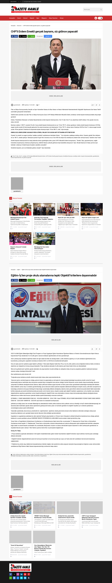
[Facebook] (10, 574)
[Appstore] (17, 577)
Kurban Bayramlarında (16, 157)
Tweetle (24, 36)
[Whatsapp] (10, 577)
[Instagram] (17, 574)
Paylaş (16, 36)
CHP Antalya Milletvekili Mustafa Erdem (36, 156)
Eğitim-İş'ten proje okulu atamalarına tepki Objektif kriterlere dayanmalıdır (67, 454)
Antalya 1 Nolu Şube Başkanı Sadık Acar (39, 454)
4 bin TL (21, 156)
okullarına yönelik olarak (27, 455)
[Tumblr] (28, 577)
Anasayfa (13, 25)
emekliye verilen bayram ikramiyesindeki (82, 156)
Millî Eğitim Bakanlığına (16, 455)
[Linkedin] (21, 574)
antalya (24, 156)
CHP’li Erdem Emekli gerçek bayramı (54, 156)
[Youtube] (25, 574)
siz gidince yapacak (26, 157)
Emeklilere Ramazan (68, 156)
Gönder (32, 36)
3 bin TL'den (15, 156)
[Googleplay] (21, 577)
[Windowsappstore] (25, 577)
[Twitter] (14, 574)
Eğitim (18, 269)
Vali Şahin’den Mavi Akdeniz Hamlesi (32, 1)
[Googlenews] (14, 577)
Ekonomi (19, 25)
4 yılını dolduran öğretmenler (19, 454)
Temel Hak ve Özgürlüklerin (40, 455)
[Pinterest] (28, 574)
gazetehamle (17, 105)
